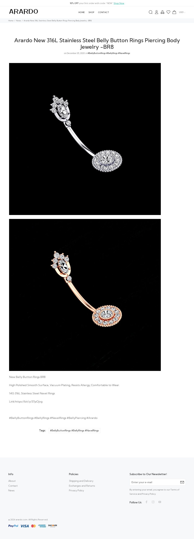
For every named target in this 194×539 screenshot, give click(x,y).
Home (10, 20)
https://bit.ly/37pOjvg (28, 401)
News (18, 20)
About (12, 480)
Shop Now (119, 3)
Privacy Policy (76, 490)
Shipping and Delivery (81, 480)
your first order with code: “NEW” (97, 3)
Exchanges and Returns (82, 485)
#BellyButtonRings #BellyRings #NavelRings (109, 53)
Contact (13, 485)
